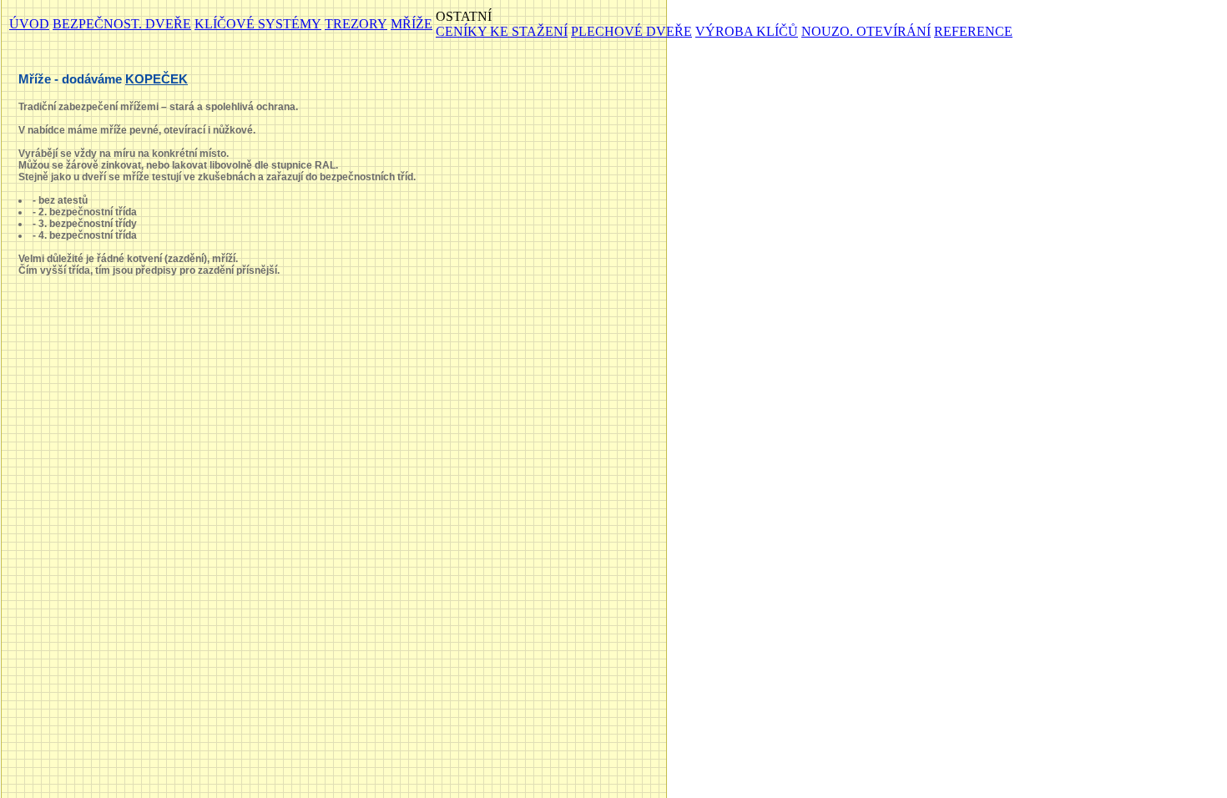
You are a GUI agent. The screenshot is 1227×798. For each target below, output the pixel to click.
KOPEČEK (156, 79)
